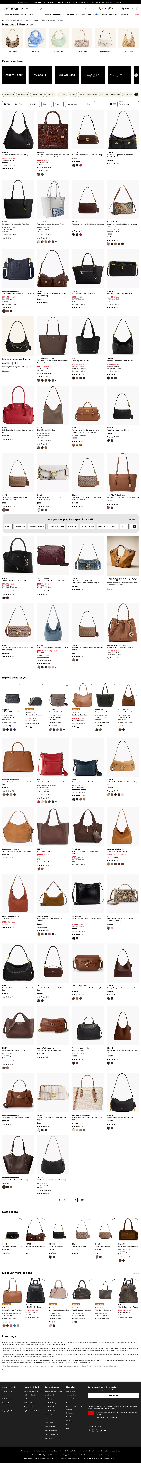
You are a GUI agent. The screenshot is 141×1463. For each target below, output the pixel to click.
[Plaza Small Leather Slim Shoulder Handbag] (88, 199)
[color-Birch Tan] (11, 794)
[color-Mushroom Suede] (50, 729)
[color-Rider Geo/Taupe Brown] (46, 241)
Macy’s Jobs (70, 1413)
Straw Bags (127, 94)
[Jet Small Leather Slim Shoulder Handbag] (88, 129)
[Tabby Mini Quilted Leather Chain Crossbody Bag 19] (12, 1229)
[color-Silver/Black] (42, 1130)
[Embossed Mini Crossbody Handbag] (53, 1025)
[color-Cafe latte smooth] (108, 864)
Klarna (4, 1395)
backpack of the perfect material (53, 1362)
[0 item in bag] (137, 9)
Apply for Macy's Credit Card (33, 1391)
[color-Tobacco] (120, 1260)
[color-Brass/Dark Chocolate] (112, 1063)
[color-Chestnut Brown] (38, 380)
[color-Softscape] (112, 928)
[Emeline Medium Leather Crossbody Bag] (88, 893)
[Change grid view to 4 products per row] (111, 104)
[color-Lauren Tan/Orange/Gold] (49, 241)
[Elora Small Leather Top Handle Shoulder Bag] (53, 963)
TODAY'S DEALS (23, 2)
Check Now (113, 1417)
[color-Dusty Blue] (18, 1325)
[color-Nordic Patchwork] (108, 244)
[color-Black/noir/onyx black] (77, 445)
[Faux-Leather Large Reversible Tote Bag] (53, 199)
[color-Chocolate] (122, 244)
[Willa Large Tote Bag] (53, 826)
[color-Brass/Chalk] (38, 510)
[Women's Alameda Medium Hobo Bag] (123, 335)
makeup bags (109, 1366)
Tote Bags (62, 94)
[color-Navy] (4, 311)
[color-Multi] (4, 729)
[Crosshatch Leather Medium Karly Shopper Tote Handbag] (53, 335)
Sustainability (70, 1425)
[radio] (39, 174)
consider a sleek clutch (32, 1348)
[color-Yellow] (38, 447)
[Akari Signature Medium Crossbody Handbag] (82, 1290)
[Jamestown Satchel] (88, 1025)
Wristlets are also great (87, 1348)
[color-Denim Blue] (46, 934)
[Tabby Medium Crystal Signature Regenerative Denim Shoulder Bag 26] (88, 555)
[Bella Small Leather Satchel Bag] (88, 268)
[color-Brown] (46, 447)
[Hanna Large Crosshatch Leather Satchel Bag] (18, 757)
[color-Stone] (42, 801)
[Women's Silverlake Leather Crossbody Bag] (59, 695)
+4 (64, 729)
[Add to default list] (20, 685)
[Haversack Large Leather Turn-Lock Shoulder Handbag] (123, 129)
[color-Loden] (80, 1130)
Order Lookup (6, 1399)
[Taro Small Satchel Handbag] (128, 1229)
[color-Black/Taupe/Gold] (42, 241)
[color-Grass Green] (100, 729)
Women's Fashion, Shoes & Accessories (18, 20)
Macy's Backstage (50, 1403)
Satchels (72, 94)
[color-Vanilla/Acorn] (73, 1130)
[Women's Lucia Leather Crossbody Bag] (53, 757)
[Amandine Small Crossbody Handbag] (123, 622)
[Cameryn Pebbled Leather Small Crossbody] (18, 268)
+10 (56, 667)
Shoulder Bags (23, 94)
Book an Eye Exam (51, 1430)
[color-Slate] (49, 801)
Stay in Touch (49, 1419)
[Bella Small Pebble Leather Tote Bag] (18, 199)
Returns (4, 1407)
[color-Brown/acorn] (112, 507)
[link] (18, 160)
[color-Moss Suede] (61, 729)
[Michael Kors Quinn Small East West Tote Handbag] (88, 1092)
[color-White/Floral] (38, 241)
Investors (69, 1403)
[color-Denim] (14, 1325)
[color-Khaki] (77, 1130)
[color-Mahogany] (84, 378)
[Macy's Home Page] (10, 9)
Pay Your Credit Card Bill (31, 1411)
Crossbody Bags (37, 94)
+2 (56, 241)
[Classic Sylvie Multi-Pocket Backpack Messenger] (128, 1290)
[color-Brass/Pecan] (112, 794)
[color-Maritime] (38, 667)
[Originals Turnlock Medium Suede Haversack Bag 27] (53, 268)
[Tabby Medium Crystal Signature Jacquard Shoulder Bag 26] (18, 622)
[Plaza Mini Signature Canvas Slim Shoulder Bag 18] (88, 622)
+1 (56, 380)
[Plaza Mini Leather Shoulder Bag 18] (123, 405)
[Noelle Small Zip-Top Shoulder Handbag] (53, 1154)
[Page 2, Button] (87, 1200)
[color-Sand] (49, 667)
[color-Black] (112, 244)
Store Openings (50, 1426)
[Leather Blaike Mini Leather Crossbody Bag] (88, 963)
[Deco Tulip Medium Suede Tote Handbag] (18, 826)
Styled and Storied (72, 1429)
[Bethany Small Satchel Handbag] (18, 555)
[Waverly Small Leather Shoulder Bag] (123, 1092)
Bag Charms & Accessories (110, 94)
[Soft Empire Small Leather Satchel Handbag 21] (18, 405)
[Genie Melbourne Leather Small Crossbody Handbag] (123, 893)
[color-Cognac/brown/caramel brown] (73, 445)
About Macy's (70, 1391)
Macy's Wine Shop (51, 1411)
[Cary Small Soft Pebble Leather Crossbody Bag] (18, 963)
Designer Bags (9, 94)
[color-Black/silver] (7, 1325)
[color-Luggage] (108, 507)
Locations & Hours (50, 1395)
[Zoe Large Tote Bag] (82, 695)
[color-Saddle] (42, 869)
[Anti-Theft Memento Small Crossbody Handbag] (12, 695)
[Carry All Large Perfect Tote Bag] (105, 695)
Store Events (49, 1422)
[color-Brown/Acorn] (84, 1130)
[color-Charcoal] (11, 729)
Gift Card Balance (29, 1403)
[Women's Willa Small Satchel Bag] (18, 1025)
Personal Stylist (49, 1415)
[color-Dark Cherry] (7, 597)
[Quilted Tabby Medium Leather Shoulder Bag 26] (53, 1092)
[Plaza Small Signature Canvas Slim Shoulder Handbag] (18, 472)
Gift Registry (49, 1438)
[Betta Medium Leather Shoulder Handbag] (123, 199)
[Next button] (136, 94)
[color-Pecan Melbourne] (38, 174)
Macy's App (48, 1399)
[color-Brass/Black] (77, 165)
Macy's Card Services (30, 1407)
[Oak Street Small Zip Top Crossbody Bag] (53, 555)
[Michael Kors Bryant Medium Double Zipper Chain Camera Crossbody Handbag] (35, 695)
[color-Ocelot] (108, 928)
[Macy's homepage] (3, 20)
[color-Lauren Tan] (7, 311)
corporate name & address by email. (105, 1458)
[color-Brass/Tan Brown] (4, 510)
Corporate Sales (71, 1395)
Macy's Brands (49, 1407)
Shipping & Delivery (8, 1411)
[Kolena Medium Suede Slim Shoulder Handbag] (53, 893)
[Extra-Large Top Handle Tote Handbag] (88, 826)
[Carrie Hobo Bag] (18, 893)
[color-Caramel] (77, 998)
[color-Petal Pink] (49, 934)
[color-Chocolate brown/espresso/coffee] (80, 445)
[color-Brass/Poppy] (80, 165)
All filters (132, 519)
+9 (56, 801)
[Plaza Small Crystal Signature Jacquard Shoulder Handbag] (88, 472)
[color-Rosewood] (53, 667)
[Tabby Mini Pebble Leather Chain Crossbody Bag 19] (53, 472)
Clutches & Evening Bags (88, 94)
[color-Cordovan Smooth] (115, 864)
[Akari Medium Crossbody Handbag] (59, 1290)
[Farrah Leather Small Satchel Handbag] (18, 1092)
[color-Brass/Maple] (73, 165)
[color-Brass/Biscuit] (108, 794)
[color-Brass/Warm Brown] (108, 1063)
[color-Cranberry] (11, 1325)
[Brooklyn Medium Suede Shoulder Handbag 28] (123, 1025)
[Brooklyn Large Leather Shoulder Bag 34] (123, 963)
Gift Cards (27, 1399)
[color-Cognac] (119, 244)
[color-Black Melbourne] (42, 174)
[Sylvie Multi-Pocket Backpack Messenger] (35, 1290)
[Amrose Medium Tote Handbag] (128, 695)
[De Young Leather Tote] (88, 335)
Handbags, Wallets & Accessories (44, 20)
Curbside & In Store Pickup (53, 1391)
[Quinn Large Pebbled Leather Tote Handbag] (123, 472)
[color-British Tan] (77, 938)
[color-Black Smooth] (119, 864)
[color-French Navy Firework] (14, 729)
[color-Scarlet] (38, 801)
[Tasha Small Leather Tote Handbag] (18, 1154)
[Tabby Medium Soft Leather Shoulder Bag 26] (123, 757)
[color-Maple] (112, 440)
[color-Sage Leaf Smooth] (112, 864)
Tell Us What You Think (52, 1434)
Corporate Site (70, 1399)
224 (82, 1200)
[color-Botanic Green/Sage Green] (53, 241)
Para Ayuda (5, 1403)
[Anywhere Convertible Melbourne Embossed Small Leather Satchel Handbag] (53, 129)
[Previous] (5, 130)
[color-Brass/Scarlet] (80, 234)
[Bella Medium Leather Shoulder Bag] (18, 129)
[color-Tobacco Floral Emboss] (77, 378)
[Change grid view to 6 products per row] (114, 104)
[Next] (136, 75)
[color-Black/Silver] (54, 1325)
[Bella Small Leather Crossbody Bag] (123, 268)
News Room (70, 1417)
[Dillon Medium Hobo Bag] (53, 405)
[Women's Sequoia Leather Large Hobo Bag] (53, 622)
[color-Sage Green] (53, 380)
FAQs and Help (7, 1391)
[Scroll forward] (134, 526)
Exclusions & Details (102, 1417)
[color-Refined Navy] (7, 794)
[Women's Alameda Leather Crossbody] (88, 757)
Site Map (69, 1421)
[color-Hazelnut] (115, 244)
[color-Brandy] (122, 864)
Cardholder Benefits (30, 1395)
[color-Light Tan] (42, 934)
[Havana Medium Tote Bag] (12, 1290)
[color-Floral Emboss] (80, 799)
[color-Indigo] (80, 378)
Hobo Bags (51, 94)
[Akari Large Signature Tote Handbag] (105, 1290)
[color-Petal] (50, 1325)
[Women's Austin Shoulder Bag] (123, 826)
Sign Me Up (113, 1395)
